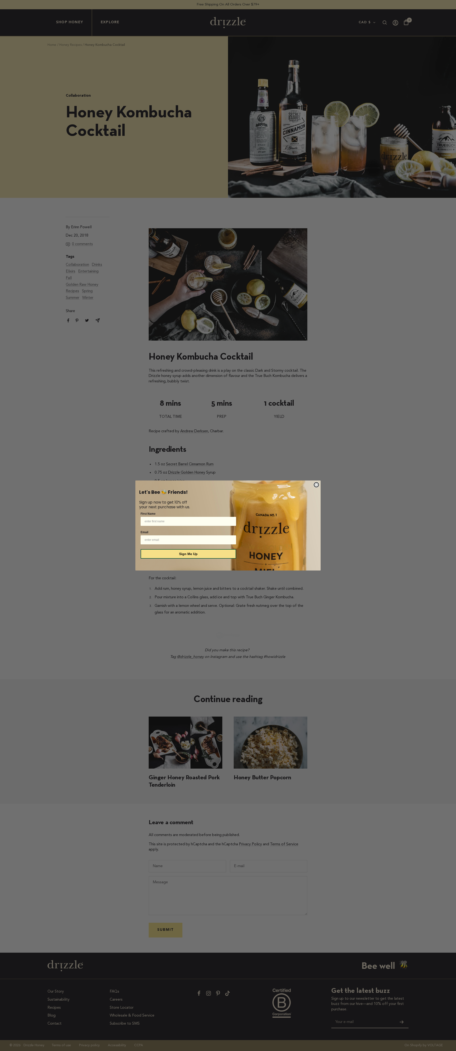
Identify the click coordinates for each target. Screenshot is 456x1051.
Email (144, 532)
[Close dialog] (316, 484)
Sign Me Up (188, 554)
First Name (148, 513)
